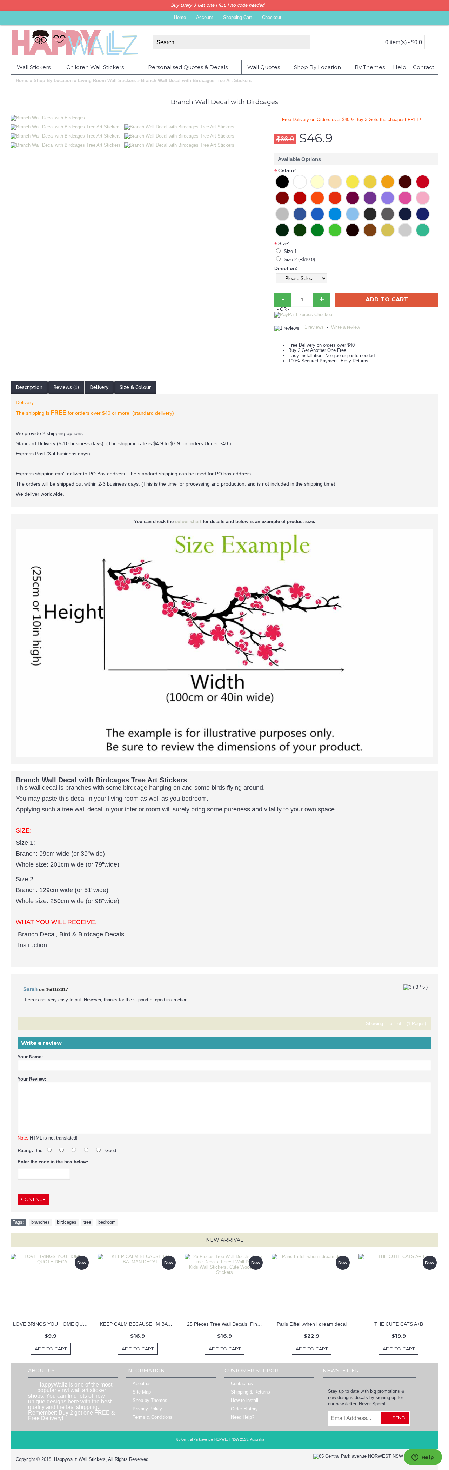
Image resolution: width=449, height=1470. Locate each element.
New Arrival (224, 1240)
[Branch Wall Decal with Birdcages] (67, 125)
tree (87, 1222)
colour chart (188, 521)
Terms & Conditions (153, 1417)
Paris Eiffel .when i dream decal (312, 1324)
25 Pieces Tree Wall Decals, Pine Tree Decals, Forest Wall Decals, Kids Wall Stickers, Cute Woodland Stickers (225, 1324)
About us (142, 1384)
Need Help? (242, 1417)
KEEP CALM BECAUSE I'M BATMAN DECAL (138, 1324)
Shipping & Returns (250, 1392)
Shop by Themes (150, 1400)
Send (399, 1418)
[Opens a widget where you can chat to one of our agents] (422, 1457)
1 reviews (314, 327)
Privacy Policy (147, 1409)
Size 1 (290, 251)
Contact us (242, 1384)
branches (40, 1222)
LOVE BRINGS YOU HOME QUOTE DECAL (52, 1324)
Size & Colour (135, 387)
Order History (244, 1409)
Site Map (142, 1392)
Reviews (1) (66, 387)
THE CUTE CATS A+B (398, 1324)
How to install (244, 1400)
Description (29, 387)
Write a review (345, 327)
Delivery (99, 387)
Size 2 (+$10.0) (299, 259)
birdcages (66, 1222)
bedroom (107, 1222)
